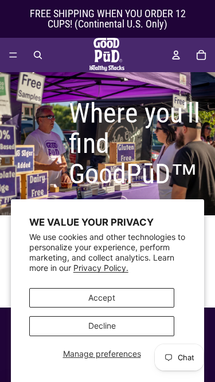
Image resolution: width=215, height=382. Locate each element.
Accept (101, 297)
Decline (102, 325)
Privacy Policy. (100, 268)
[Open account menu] (176, 55)
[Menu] (13, 55)
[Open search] (37, 55)
